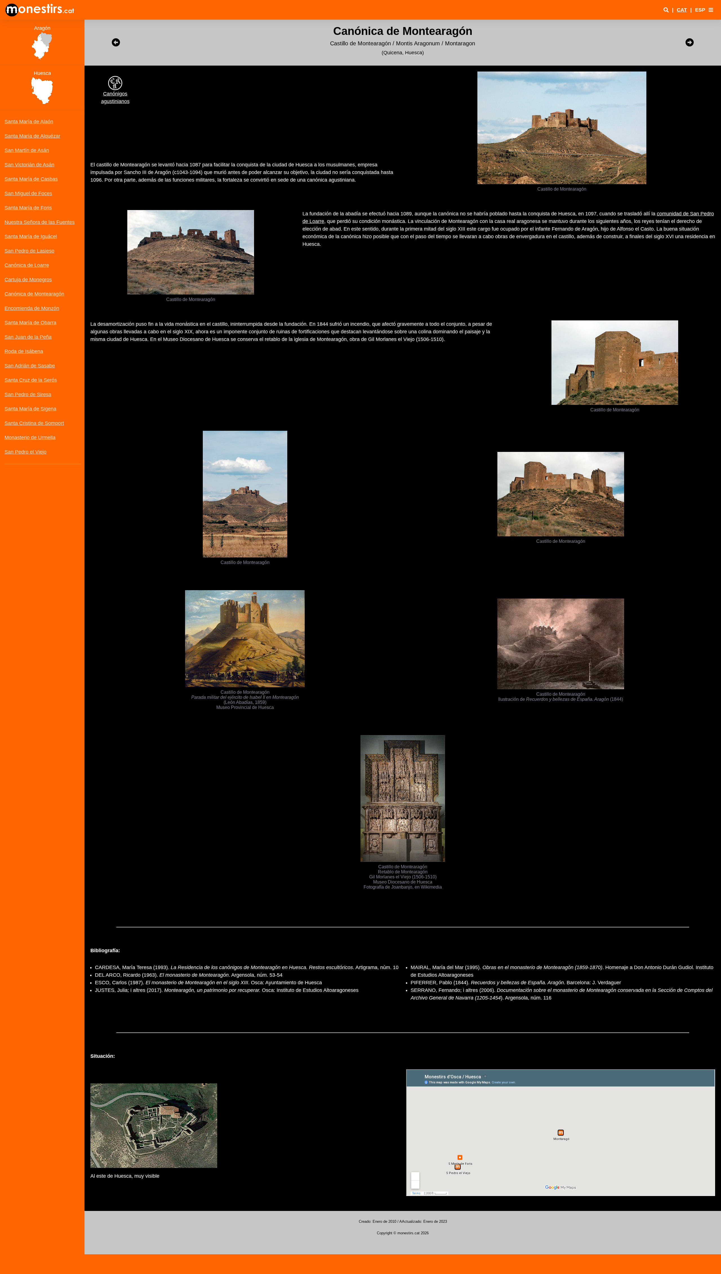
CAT (682, 10)
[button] (710, 10)
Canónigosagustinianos (115, 97)
